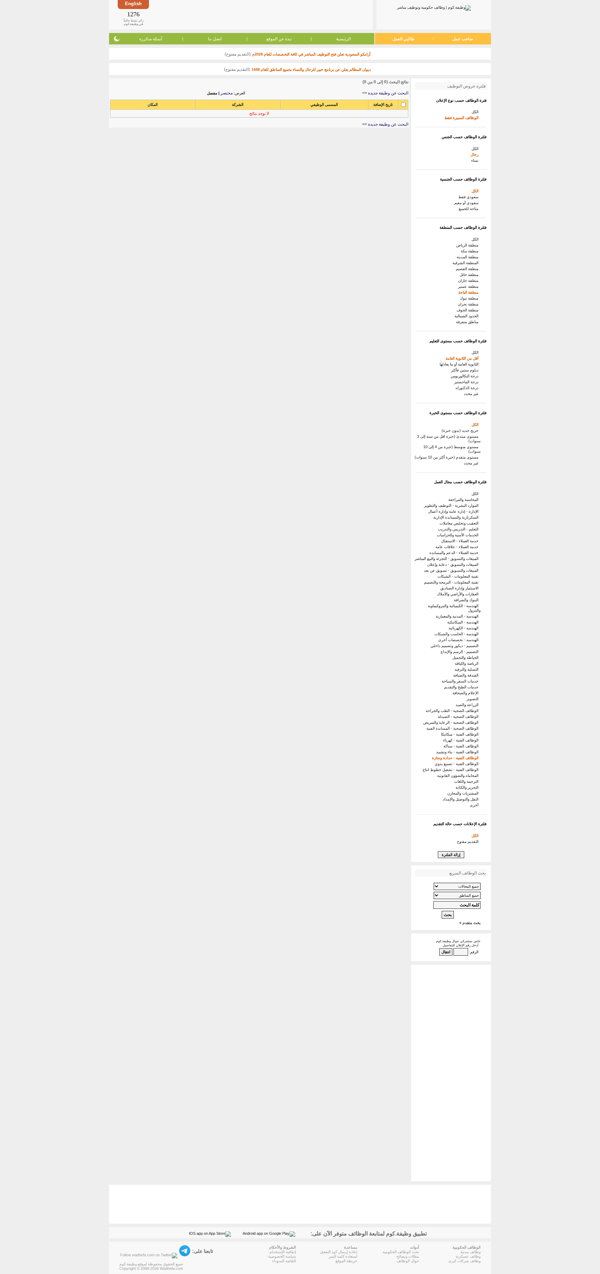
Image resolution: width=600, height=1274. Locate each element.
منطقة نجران (469, 304)
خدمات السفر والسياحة (461, 681)
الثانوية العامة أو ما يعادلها (460, 364)
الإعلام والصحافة (466, 693)
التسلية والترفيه (468, 669)
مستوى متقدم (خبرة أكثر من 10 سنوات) (448, 457)
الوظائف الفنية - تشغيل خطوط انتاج (452, 770)
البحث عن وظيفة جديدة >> (385, 93)
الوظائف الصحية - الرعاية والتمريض (452, 722)
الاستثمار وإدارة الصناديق (460, 588)
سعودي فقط (469, 197)
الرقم (474, 952)
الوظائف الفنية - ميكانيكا (461, 734)
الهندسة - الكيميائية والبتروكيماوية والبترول (454, 608)
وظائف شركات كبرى (464, 1261)
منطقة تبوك (470, 298)
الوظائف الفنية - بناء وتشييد (458, 752)
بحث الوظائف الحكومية (401, 1252)
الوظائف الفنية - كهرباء (462, 740)
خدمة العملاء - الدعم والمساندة (455, 553)
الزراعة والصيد (468, 705)
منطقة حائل (470, 275)
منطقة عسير (469, 286)
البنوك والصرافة (467, 600)
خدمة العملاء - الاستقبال (461, 541)
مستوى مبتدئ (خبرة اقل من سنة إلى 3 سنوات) (449, 438)
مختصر (226, 93)
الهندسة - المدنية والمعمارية (458, 616)
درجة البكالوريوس (466, 376)
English (133, 3)
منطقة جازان (469, 280)
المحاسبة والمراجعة (464, 499)
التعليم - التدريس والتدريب (459, 529)
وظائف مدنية (470, 1252)
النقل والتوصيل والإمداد (462, 799)
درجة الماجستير (467, 382)
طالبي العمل (403, 38)
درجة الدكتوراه (468, 388)
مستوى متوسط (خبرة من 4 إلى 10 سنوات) (452, 449)
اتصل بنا (215, 38)
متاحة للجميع (470, 209)
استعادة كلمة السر (342, 1256)
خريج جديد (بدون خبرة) (461, 430)
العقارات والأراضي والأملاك (459, 594)
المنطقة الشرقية (466, 263)
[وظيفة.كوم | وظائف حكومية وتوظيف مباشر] (434, 7)
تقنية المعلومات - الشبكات (459, 576)
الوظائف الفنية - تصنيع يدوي (458, 764)
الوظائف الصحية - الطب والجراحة (453, 711)
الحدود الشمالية (468, 316)
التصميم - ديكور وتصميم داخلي (456, 646)
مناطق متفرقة (468, 322)
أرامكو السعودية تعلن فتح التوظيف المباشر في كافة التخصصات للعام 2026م (311, 54)
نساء (476, 160)
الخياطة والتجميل (466, 657)
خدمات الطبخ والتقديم (462, 687)
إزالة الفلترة (451, 855)
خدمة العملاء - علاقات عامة (458, 547)
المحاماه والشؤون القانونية (459, 775)
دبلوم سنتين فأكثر (466, 370)
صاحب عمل (462, 38)
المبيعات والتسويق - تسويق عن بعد (452, 570)
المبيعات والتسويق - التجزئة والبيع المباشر (448, 558)
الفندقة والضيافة (467, 675)
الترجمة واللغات (467, 781)
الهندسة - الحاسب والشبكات (457, 634)
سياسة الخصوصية (282, 1256)
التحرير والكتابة (468, 787)
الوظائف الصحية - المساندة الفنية (453, 728)
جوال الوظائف (408, 1261)
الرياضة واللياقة (468, 663)
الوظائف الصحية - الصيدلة (459, 716)
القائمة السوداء (284, 1261)
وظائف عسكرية (468, 1256)
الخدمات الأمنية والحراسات (459, 535)
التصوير (474, 699)
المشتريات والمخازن (464, 793)
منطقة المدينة (469, 257)
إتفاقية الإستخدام (282, 1252)
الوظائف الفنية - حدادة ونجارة (456, 758)
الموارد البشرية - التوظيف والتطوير (452, 505)
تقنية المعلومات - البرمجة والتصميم (452, 582)
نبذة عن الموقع (279, 38)
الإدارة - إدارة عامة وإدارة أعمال (454, 511)
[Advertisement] (260, 14)
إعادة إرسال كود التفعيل (338, 1252)
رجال (475, 154)
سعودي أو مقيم (467, 203)
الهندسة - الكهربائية (465, 628)
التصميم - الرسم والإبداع (461, 651)
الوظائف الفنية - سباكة (462, 746)
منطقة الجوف (469, 310)
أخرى (475, 805)
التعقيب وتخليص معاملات (460, 523)
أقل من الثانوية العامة (463, 358)
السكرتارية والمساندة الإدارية (457, 517)
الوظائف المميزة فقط (462, 118)
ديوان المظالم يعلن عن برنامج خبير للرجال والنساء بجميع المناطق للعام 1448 (311, 69)
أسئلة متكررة (150, 38)
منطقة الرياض (468, 245)
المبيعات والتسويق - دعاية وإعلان (454, 564)
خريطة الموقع (346, 1261)
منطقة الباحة (469, 292)
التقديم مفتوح (469, 841)
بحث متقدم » (470, 923)
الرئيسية (343, 38)
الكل (476, 112)
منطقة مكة (471, 251)
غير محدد (472, 394)
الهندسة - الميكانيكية (464, 622)
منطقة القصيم (468, 269)
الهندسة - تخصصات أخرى (459, 640)
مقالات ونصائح (408, 1256)
